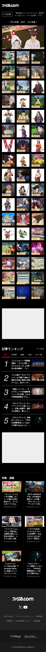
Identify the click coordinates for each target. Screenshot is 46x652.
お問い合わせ (8, 616)
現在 (5, 354)
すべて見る (40, 349)
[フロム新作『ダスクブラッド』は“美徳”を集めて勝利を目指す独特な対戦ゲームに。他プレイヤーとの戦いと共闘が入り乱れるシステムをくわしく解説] (38, 377)
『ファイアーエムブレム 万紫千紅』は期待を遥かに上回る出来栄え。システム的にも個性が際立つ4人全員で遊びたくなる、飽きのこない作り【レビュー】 (11, 534)
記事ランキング (12, 349)
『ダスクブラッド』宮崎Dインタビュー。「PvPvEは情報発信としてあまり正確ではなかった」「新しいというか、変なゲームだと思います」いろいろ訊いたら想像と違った (21, 421)
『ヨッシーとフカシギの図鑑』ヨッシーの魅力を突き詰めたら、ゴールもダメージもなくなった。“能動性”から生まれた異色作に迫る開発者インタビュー (11, 499)
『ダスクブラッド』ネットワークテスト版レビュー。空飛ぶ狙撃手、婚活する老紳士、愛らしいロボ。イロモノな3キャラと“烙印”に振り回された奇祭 (20, 407)
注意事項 (9, 621)
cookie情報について (23, 621)
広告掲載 (36, 621)
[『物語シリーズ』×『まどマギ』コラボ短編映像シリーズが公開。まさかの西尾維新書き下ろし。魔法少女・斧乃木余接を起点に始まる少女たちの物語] (38, 391)
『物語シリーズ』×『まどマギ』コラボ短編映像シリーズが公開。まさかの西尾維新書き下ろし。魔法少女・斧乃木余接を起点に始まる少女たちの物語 (20, 393)
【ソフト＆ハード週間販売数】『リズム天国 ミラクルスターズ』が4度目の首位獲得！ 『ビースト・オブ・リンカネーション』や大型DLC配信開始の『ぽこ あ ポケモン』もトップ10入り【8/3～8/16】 (20, 364)
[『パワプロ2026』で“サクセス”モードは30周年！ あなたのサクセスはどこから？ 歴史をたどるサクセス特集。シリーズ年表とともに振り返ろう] (34, 521)
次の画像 (31, 21)
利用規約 (39, 616)
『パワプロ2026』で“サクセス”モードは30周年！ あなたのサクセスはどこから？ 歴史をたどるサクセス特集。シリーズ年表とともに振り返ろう (34, 534)
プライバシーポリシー (24, 616)
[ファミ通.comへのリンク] (10, 5)
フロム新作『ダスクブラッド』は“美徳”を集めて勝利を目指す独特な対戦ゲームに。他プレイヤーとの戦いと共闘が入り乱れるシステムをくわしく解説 (20, 379)
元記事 (8, 14)
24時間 (14, 354)
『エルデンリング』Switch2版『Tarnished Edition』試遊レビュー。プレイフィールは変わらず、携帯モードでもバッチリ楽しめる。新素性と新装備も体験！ (11, 568)
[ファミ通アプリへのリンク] (15, 636)
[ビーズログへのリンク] (31, 636)
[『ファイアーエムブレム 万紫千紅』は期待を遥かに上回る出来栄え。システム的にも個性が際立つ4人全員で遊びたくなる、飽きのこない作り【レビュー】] (11, 521)
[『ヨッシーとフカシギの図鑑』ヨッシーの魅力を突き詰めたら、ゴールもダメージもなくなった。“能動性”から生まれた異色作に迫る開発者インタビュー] (11, 486)
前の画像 (15, 21)
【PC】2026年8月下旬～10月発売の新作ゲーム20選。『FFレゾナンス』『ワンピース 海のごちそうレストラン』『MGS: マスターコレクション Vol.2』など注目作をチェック (34, 499)
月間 (29, 354)
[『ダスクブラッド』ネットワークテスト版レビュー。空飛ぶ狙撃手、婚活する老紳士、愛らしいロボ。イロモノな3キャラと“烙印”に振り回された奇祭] (38, 405)
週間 (22, 354)
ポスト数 (38, 354)
